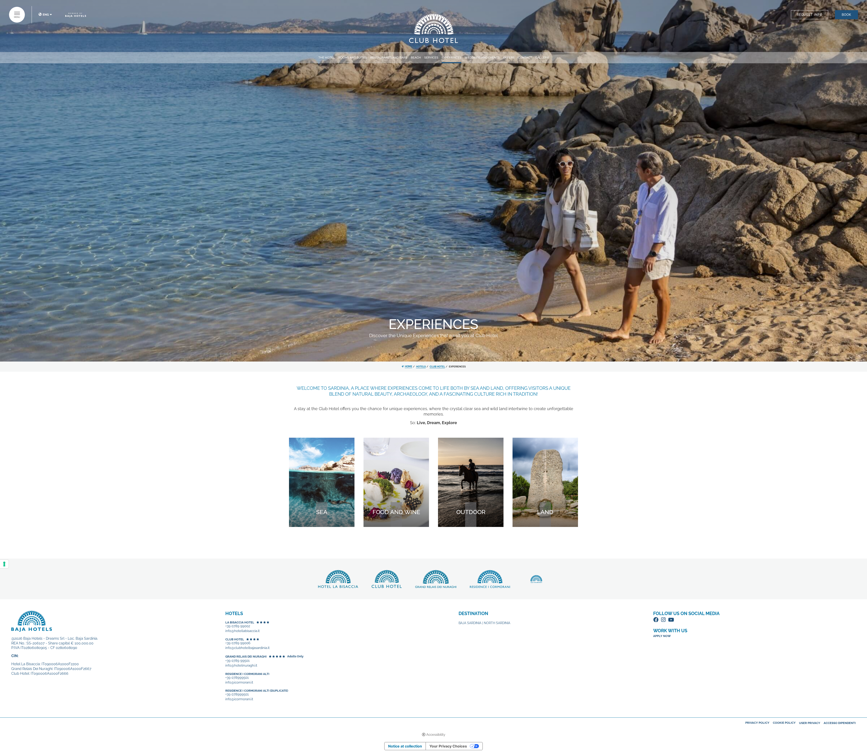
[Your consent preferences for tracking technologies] (4, 564)
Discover (433, 28)
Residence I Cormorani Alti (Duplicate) (256, 690)
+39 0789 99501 (237, 661)
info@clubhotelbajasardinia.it (247, 648)
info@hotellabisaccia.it (242, 631)
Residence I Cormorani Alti (247, 674)
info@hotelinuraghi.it (241, 665)
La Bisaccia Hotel (239, 622)
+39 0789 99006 (237, 643)
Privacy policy (757, 722)
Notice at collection (405, 746)
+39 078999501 (237, 677)
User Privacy (809, 722)
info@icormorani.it (239, 682)
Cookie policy (784, 722)
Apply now (662, 636)
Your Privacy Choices (448, 746)
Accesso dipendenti (840, 722)
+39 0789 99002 (237, 626)
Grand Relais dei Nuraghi (246, 656)
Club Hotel (234, 639)
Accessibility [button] (435, 735)
